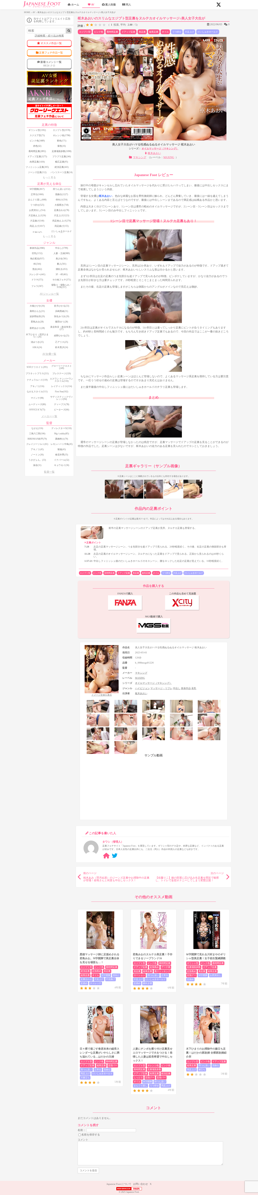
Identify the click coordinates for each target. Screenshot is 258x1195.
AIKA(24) (37, 347)
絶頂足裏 (85, 971)
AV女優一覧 (49, 354)
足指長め (96, 971)
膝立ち (202, 1069)
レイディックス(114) (61, 386)
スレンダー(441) (37, 274)
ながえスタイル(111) (37, 391)
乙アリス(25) (61, 342)
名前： (82, 1130)
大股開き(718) (62, 205)
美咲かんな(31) (37, 311)
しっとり (138, 1077)
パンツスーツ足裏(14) (62, 172)
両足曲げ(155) (62, 226)
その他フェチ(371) (61, 279)
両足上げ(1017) (37, 226)
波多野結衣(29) (37, 316)
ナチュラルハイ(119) (37, 380)
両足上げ (85, 1073)
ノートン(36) (37, 454)
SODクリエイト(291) (37, 367)
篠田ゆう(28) (61, 321)
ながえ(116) (37, 428)
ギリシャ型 (192, 963)
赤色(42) (37, 146)
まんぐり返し (140, 1085)
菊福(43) (61, 449)
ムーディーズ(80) (37, 404)
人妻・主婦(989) (61, 253)
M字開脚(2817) (37, 189)
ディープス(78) (61, 404)
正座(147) (37, 232)
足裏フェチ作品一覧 (51, 52)
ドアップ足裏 (128, 32)
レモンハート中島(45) (62, 444)
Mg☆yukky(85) (61, 433)
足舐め (84, 983)
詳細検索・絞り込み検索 (49, 35)
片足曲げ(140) (37, 220)
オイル (165, 32)
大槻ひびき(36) (37, 306)
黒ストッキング (162, 971)
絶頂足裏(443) (62, 167)
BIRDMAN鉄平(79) (37, 439)
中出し (176, 688)
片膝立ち (85, 1078)
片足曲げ (110, 979)
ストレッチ (95, 983)
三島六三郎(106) (37, 433)
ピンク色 (98, 32)
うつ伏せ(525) (37, 205)
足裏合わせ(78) (61, 210)
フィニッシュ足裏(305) (37, 167)
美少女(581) (61, 258)
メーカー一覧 (49, 416)
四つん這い (153, 975)
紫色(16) (61, 146)
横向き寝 (147, 983)
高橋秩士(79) (61, 439)
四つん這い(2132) (61, 189)
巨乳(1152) (37, 253)
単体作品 (186, 688)
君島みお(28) (37, 321)
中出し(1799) (61, 248)
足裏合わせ (86, 979)
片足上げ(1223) (61, 215)
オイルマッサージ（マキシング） (160, 148)
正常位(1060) (37, 194)
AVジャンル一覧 (49, 293)
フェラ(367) (37, 286)
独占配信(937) (37, 258)
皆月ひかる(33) (61, 306)
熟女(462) (37, 269)
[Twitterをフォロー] (114, 856)
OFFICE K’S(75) (37, 409)
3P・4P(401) (62, 274)
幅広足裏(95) (61, 161)
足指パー (112, 1065)
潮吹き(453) (61, 269)
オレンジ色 (153, 1065)
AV (92, 4)
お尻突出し (215, 975)
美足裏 (142, 32)
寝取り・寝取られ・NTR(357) (61, 286)
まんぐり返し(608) (37, 199)
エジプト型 (84, 32)
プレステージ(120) (61, 373)
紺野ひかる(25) (61, 335)
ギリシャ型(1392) (37, 130)
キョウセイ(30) (61, 465)
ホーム (75, 4)
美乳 (193, 688)
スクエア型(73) (37, 135)
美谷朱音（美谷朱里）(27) (61, 328)
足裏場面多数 (194, 967)
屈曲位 (107, 1069)
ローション (139, 975)
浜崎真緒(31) (61, 311)
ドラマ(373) (37, 279)
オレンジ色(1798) (61, 135)
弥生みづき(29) (61, 316)
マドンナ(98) (37, 398)
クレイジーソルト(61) (37, 444)
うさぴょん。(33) (37, 460)
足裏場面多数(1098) (61, 151)
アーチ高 (165, 967)
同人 (128, 4)
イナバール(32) (61, 460)
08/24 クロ (51, 64)
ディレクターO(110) (61, 428)
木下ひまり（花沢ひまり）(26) (37, 335)
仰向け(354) (61, 199)
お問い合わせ (140, 1184)
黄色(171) (61, 140)
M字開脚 (105, 975)
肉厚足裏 (154, 1073)
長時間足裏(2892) (37, 151)
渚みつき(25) (37, 342)
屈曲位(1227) (61, 194)
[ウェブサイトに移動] (106, 856)
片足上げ (189, 32)
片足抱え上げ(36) (37, 215)
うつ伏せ (176, 32)
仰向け (116, 975)
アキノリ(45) (37, 449)
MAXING (168, 157)
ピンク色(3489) (37, 140)
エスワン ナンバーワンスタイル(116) (61, 379)
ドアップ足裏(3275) (37, 156)
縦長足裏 (153, 32)
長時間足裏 (112, 32)
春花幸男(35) (61, 454)
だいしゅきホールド (208, 32)
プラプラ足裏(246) (61, 156)
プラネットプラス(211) (37, 373)
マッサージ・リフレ (161, 688)
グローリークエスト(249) (61, 367)
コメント (83, 1139)
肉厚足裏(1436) (37, 161)
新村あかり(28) (37, 328)
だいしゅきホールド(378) (61, 232)
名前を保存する (90, 1134)
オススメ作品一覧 (51, 43)
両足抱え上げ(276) (61, 220)
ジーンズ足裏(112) (37, 172)
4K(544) (37, 264)
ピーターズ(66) (61, 409)
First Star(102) (61, 391)
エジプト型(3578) (61, 130)
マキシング (139, 157)
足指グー (191, 975)
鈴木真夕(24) (61, 347)
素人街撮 (110, 4)
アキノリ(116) (37, 386)
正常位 (164, 975)
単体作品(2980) (37, 248)
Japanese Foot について (119, 1184)
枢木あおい (154, 153)
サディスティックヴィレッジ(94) (61, 398)
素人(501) (61, 264)
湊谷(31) (37, 465)
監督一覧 (49, 471)
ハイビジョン (142, 688)
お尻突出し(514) (37, 210)
